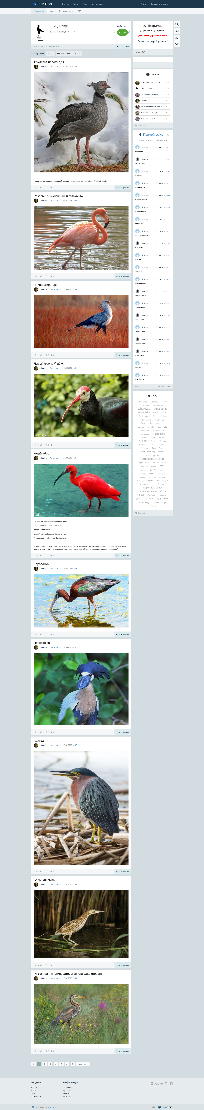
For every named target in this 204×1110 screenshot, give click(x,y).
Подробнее (124, 46)
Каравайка (41, 564)
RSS (37, 46)
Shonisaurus (140, 307)
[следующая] (73, 1064)
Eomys (138, 367)
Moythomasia (140, 295)
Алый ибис (41, 453)
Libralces (138, 175)
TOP (79, 11)
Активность (97, 4)
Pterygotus (139, 379)
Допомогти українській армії (152, 35)
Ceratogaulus (140, 343)
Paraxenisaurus (141, 199)
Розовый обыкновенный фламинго (58, 196)
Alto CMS (52, 1107)
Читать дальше (122, 187)
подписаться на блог (50, 46)
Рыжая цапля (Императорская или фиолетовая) (68, 973)
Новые (52, 11)
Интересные (39, 11)
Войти (144, 4)
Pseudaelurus (140, 211)
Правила (66, 1090)
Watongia (139, 151)
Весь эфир (165, 386)
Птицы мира (55, 66)
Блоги (76, 4)
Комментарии (145, 140)
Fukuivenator (140, 223)
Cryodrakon (139, 319)
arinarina (43, 66)
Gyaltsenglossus (142, 235)
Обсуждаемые (65, 11)
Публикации (161, 140)
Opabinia (138, 271)
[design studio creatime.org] (165, 1107)
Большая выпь (44, 880)
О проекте (67, 1087)
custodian (145, 159)
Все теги (141, 513)
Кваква (39, 740)
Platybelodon (140, 283)
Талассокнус (140, 331)
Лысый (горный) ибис (49, 363)
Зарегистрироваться (161, 4)
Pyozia (138, 259)
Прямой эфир (153, 134)
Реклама (66, 1093)
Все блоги (142, 125)
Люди (85, 4)
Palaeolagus (140, 187)
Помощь (67, 1096)
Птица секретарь (45, 284)
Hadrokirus (139, 355)
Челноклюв (42, 643)
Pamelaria (139, 247)
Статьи (65, 4)
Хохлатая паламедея (49, 62)
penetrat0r (145, 147)
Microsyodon (140, 163)
